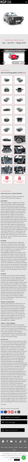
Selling (16, 447)
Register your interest (12, 417)
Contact (25, 447)
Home (2, 447)
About (6, 447)
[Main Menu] (26, 2)
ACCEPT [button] (17, 459)
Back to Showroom (11, 430)
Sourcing (21, 447)
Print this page (10, 422)
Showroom (11, 447)
